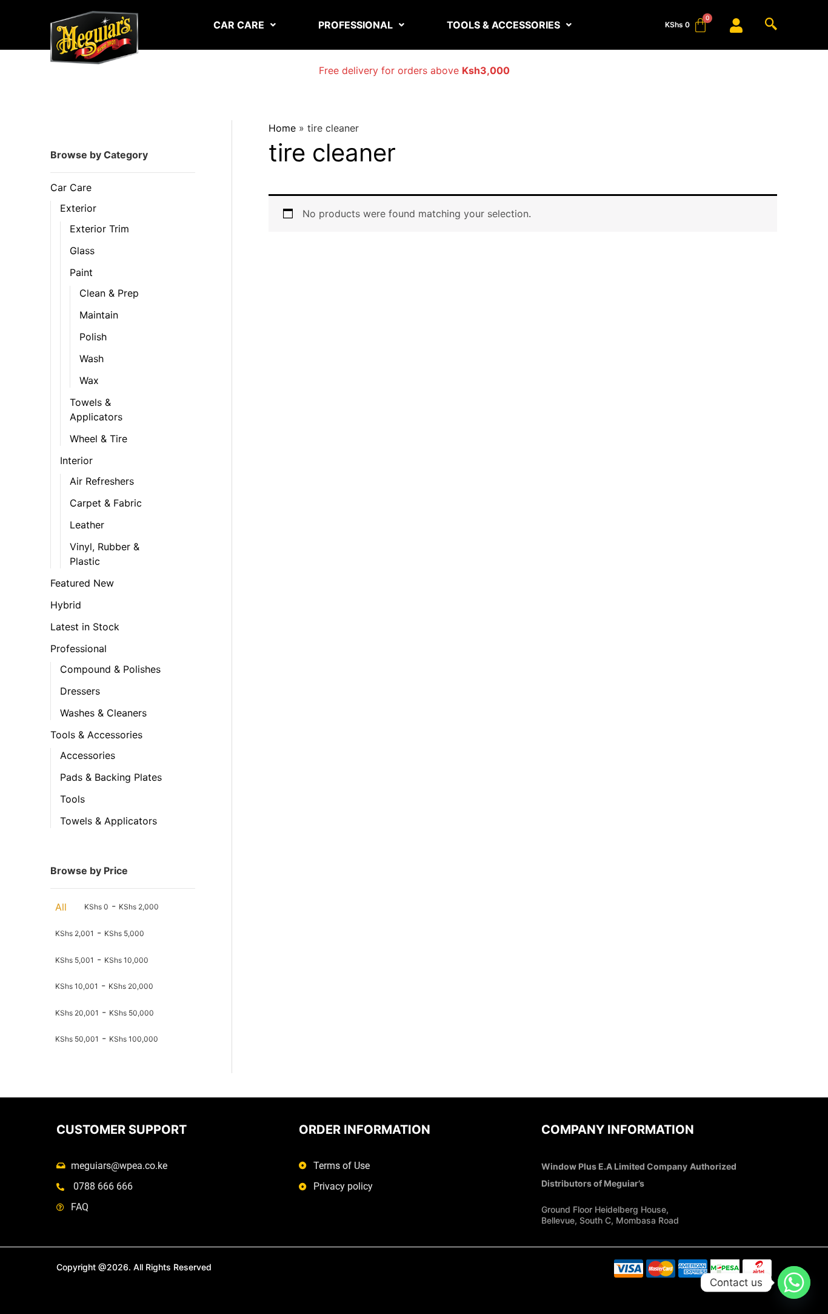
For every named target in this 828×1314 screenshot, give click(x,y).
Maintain (98, 315)
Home (282, 128)
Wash (91, 358)
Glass (82, 250)
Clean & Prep (109, 293)
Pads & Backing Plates (111, 777)
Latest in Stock (84, 627)
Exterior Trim (99, 229)
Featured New (82, 583)
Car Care (71, 187)
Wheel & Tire (98, 439)
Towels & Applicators (108, 821)
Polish (93, 337)
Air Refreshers (102, 481)
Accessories (87, 755)
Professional (78, 648)
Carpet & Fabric (106, 503)
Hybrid (65, 605)
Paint (81, 272)
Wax (89, 380)
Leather (87, 525)
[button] (244, 25)
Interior (76, 460)
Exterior (78, 208)
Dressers (80, 691)
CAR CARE (238, 25)
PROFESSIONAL (355, 25)
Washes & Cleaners (103, 713)
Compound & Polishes (110, 669)
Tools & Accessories (96, 735)
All (61, 907)
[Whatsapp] (794, 1282)
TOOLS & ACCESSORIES (503, 25)
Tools (72, 799)
